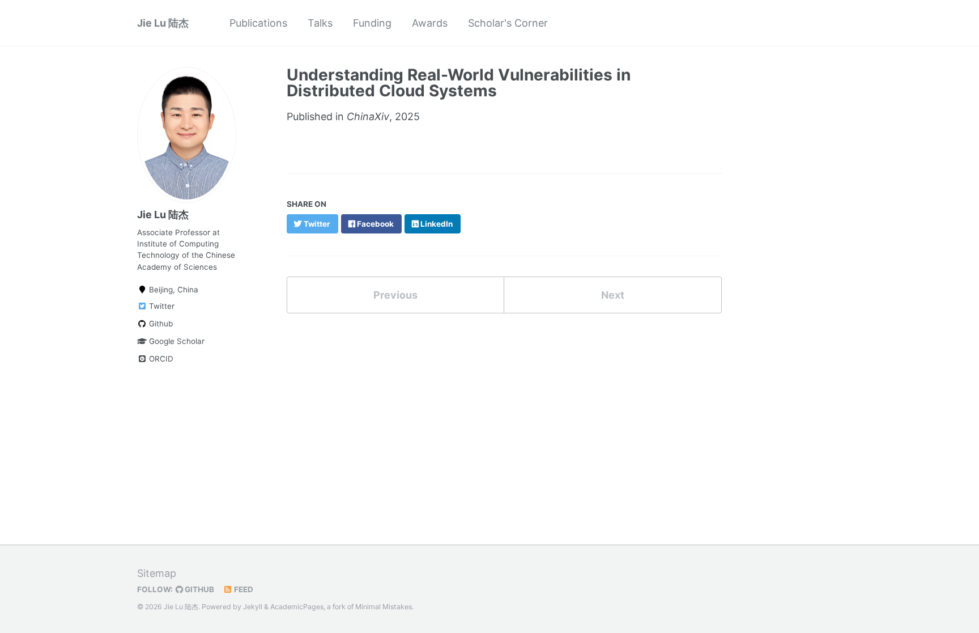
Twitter (160, 306)
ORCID (160, 358)
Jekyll (252, 606)
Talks (320, 23)
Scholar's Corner (508, 23)
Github (160, 323)
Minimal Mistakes (383, 606)
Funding (372, 23)
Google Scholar (176, 341)
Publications (258, 23)
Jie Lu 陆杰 (163, 23)
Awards (430, 23)
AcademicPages (297, 606)
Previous (395, 295)
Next (612, 295)
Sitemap (156, 573)
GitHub (198, 589)
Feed (242, 589)
